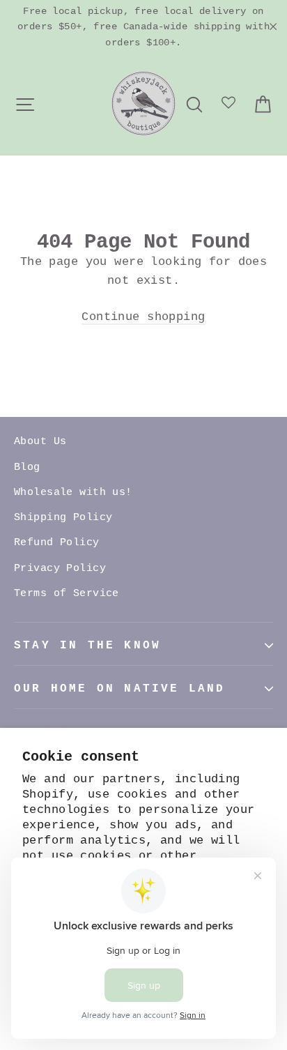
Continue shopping (143, 317)
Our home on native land (120, 689)
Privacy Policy (60, 569)
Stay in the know (87, 645)
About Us (40, 442)
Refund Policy (57, 543)
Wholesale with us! (73, 493)
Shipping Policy (63, 518)
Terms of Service (66, 594)
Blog (27, 467)
